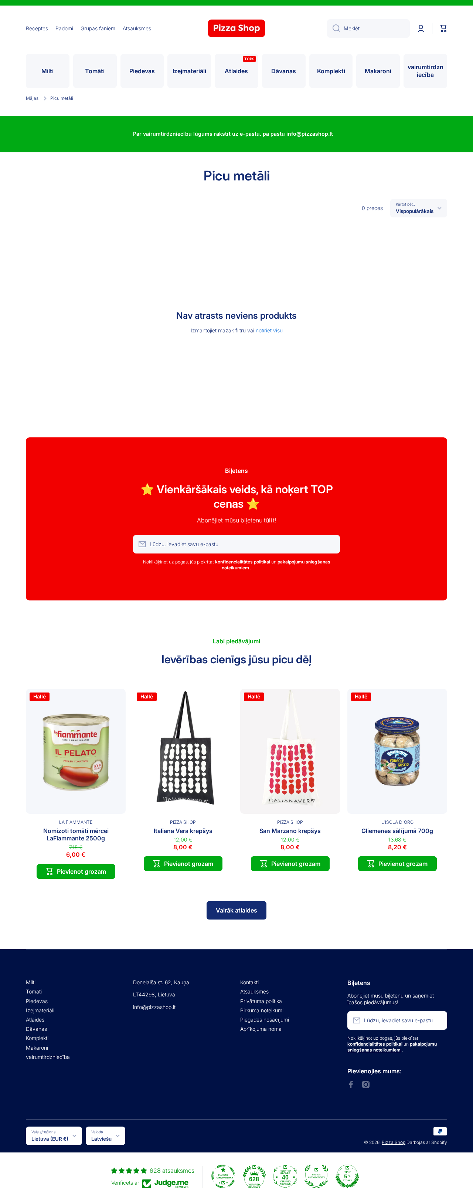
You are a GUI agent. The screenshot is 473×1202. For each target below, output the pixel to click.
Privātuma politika (261, 1001)
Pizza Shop (393, 1142)
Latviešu (101, 1139)
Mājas (32, 98)
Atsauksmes (254, 991)
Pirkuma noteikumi (261, 1010)
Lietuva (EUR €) (49, 1139)
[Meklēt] (333, 28)
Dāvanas (36, 1029)
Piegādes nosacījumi (264, 1019)
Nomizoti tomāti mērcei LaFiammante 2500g (76, 834)
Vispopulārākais (414, 211)
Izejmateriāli (40, 1010)
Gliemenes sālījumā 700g (397, 830)
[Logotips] (236, 28)
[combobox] (368, 28)
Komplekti (37, 1038)
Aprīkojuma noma (261, 1029)
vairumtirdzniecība (48, 1057)
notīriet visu (269, 330)
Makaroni (37, 1047)
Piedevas (37, 1001)
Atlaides (35, 1019)
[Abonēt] (330, 544)
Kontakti (249, 982)
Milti (30, 982)
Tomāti (34, 991)
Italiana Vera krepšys (183, 830)
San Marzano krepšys (290, 830)
